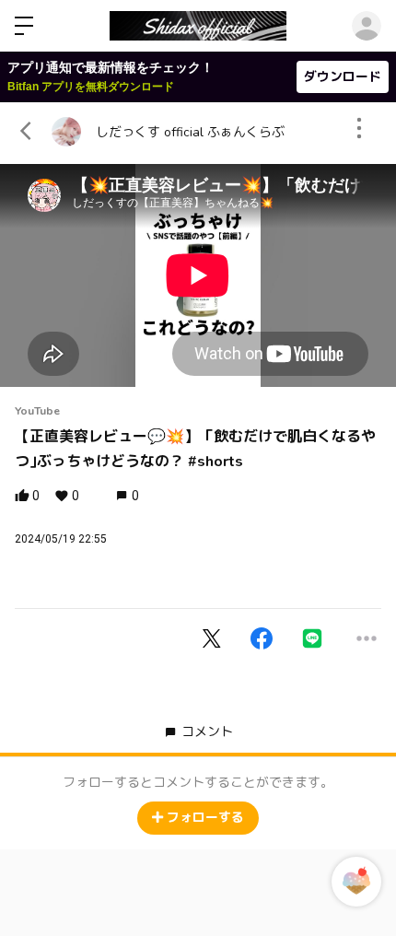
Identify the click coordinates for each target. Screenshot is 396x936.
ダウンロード (342, 77)
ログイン (366, 26)
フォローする (205, 817)
